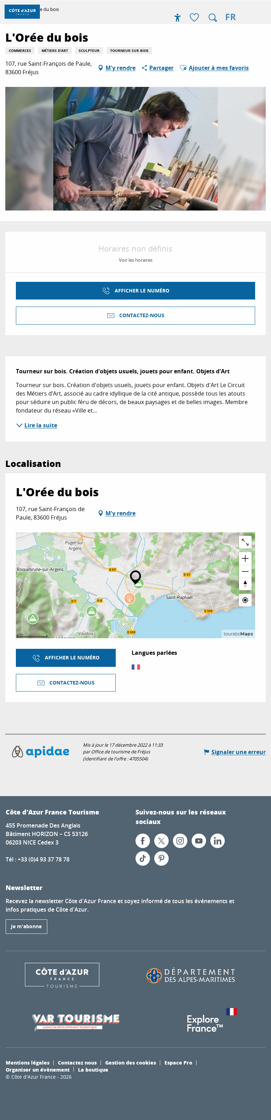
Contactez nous (77, 1062)
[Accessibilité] (177, 18)
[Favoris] (195, 17)
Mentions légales (27, 1062)
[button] (213, 18)
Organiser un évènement (38, 1069)
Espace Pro (178, 1062)
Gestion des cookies (130, 1062)
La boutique (93, 1069)
